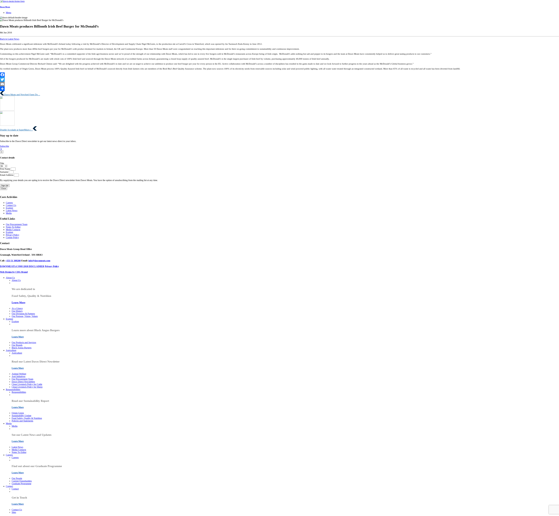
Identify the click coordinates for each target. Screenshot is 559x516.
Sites (14, 512)
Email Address (7, 175)
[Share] (279, 88)
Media (9, 213)
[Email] (279, 84)
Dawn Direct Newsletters (23, 381)
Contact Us (11, 205)
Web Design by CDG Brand (14, 272)
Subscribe (4, 146)
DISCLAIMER (36, 266)
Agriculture (11, 350)
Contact (9, 486)
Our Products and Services (24, 342)
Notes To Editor (13, 227)
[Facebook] (279, 74)
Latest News (11, 210)
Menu (8, 12)
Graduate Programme (21, 483)
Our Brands (17, 345)
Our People (17, 478)
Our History (17, 311)
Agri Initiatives (18, 376)
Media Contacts (13, 229)
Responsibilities (13, 389)
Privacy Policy (12, 235)
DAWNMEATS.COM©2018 (14, 266)
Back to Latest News (9, 39)
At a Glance (17, 308)
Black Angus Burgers (21, 347)
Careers (9, 202)
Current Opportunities (22, 481)
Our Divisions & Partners (23, 313)
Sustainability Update (21, 415)
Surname (4, 172)
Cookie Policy (12, 237)
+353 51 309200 (13, 260)
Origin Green (18, 413)
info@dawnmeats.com (39, 260)
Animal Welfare (19, 374)
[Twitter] (279, 79)
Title (2, 163)
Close (3, 188)
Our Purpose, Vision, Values (25, 316)
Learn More (18, 302)
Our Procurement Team (16, 224)
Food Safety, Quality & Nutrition (27, 418)
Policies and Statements (22, 421)
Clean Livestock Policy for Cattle (27, 384)
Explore (9, 208)
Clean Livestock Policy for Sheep (27, 387)
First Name (5, 169)
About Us (10, 277)
